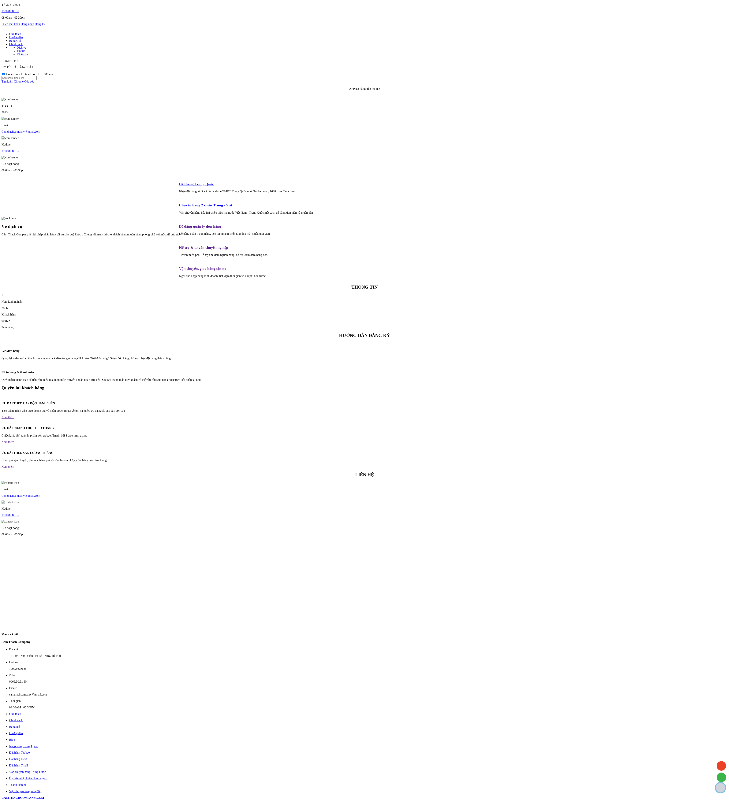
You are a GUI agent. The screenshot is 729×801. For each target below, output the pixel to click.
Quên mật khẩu (11, 24)
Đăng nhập (27, 24)
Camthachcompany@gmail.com (21, 131)
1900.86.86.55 (10, 11)
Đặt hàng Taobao (19, 752)
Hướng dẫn (16, 37)
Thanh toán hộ (18, 784)
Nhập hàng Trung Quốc (23, 746)
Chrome (19, 81)
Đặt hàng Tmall (18, 765)
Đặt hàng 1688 (18, 759)
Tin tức (21, 51)
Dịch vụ (21, 47)
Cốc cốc (29, 81)
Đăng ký (40, 24)
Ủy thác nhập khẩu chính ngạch (28, 778)
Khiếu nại (22, 54)
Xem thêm (8, 417)
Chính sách (16, 44)
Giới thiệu (15, 33)
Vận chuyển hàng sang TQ (25, 791)
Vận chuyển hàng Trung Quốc (27, 771)
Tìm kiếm (7, 81)
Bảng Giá (15, 40)
